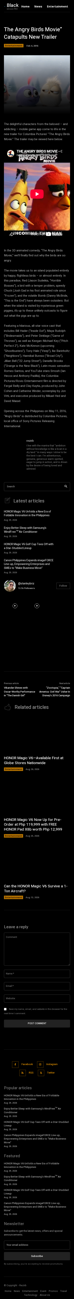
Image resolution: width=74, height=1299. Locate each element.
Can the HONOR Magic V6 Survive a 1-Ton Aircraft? (35, 888)
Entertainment (13, 45)
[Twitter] (41, 1073)
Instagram (52, 1064)
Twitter (51, 1073)
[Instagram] (40, 1064)
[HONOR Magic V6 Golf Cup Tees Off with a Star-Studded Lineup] (64, 548)
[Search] (66, 486)
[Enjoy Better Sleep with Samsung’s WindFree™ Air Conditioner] (64, 531)
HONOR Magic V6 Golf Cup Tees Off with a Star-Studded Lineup (28, 546)
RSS (31, 1073)
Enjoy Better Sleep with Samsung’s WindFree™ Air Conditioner (25, 530)
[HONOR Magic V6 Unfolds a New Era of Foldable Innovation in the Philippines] (64, 515)
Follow (63, 586)
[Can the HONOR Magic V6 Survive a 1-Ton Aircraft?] (37, 863)
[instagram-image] (15, 606)
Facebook (27, 1064)
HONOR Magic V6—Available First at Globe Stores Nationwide (33, 760)
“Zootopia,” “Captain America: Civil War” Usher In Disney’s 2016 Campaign (54, 691)
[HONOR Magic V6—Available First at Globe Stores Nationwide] (37, 734)
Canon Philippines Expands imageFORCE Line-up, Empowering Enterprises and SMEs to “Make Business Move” (28, 564)
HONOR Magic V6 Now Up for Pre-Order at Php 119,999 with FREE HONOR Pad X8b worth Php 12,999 (33, 824)
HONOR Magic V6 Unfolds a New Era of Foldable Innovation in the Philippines (27, 514)
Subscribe (37, 1256)
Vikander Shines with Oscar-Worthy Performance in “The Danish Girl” (19, 691)
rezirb (30, 441)
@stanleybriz (26, 583)
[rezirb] (13, 455)
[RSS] (22, 1073)
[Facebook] (15, 1064)
